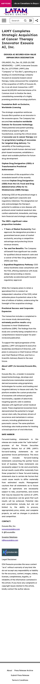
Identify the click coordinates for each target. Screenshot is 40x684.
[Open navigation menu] (4, 20)
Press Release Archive (23, 670)
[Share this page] (36, 20)
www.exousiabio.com (11, 529)
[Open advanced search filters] (30, 20)
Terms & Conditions (20, 680)
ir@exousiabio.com (10, 540)
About (9, 670)
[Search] (25, 20)
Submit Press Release (20, 675)
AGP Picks (5, 4)
